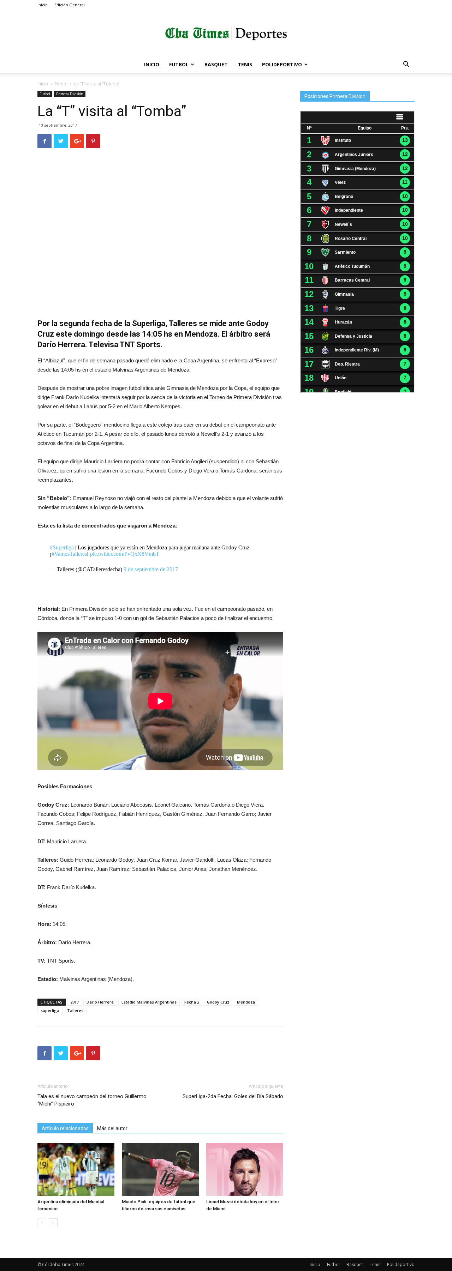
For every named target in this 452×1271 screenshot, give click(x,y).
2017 (74, 1002)
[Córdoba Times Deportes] (226, 33)
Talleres (75, 1010)
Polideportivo (282, 64)
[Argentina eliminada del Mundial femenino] (75, 1169)
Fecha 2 (191, 1002)
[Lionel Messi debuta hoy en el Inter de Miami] (244, 1169)
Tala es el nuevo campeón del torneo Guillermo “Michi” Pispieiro (92, 1100)
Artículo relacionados (65, 1128)
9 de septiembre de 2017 (151, 569)
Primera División (69, 93)
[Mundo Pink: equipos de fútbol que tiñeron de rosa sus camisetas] (160, 1169)
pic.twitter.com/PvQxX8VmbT (124, 554)
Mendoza (246, 1002)
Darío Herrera (100, 1002)
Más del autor (112, 1128)
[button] (406, 65)
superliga (50, 1010)
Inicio (42, 4)
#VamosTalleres (69, 554)
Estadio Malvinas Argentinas (149, 1002)
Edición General (69, 4)
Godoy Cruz (218, 1002)
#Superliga (62, 547)
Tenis (245, 64)
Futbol (179, 64)
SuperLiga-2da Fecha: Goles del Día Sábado (233, 1096)
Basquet (216, 64)
